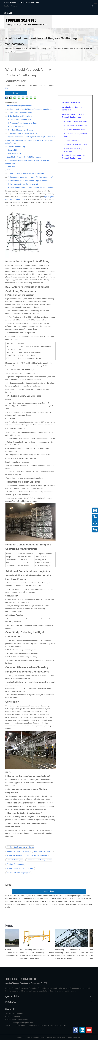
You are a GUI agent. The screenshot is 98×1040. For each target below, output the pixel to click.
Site (6, 88)
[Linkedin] (82, 1030)
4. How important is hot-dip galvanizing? (23, 184)
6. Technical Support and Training (20, 130)
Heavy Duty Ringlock (15, 860)
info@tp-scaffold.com (30, 2)
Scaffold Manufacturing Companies (20, 868)
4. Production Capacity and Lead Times (23, 123)
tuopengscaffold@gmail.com (22, 1023)
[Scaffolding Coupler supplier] (28, 21)
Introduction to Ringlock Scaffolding (20, 106)
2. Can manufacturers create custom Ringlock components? (30, 177)
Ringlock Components (15, 864)
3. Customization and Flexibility (19, 119)
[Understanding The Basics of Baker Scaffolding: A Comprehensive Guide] (32, 947)
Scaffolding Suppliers (15, 855)
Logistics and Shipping (16, 147)
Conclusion (11, 167)
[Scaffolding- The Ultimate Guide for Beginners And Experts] (66, 947)
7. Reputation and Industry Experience (22, 133)
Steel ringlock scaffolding (42, 851)
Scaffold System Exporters (37, 855)
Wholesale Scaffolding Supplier (18, 873)
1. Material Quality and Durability (20, 113)
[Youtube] (89, 1030)
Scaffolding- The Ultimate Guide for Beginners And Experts (63, 950)
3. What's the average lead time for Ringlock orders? (28, 181)
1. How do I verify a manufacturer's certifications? (26, 174)
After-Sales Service (15, 153)
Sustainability (13, 150)
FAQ (8, 170)
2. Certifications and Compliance (20, 116)
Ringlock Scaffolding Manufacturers (20, 847)
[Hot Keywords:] (92, 6)
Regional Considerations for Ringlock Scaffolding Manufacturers (31, 137)
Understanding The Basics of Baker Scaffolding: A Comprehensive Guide (28, 950)
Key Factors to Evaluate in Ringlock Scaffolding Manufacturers (30, 109)
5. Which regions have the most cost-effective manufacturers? (31, 187)
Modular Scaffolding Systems (18, 851)
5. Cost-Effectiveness (16, 126)
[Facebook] (75, 1030)
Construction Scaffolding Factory (39, 860)
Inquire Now (48, 891)
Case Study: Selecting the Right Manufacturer (24, 157)
